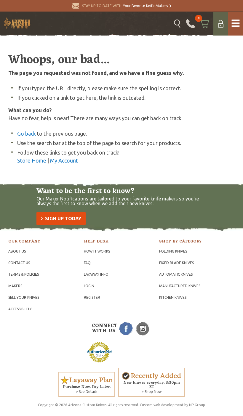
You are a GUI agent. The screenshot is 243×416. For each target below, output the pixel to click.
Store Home (31, 160)
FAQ (87, 263)
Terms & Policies (23, 274)
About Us (17, 251)
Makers (15, 286)
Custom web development (161, 405)
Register (92, 297)
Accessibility (20, 309)
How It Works (97, 251)
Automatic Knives (176, 274)
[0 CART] (204, 23)
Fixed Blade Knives (176, 263)
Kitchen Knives (172, 297)
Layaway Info (96, 274)
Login (89, 286)
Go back (26, 133)
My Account (64, 160)
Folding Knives (173, 251)
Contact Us (19, 263)
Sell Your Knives (23, 297)
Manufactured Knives (179, 286)
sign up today (63, 218)
